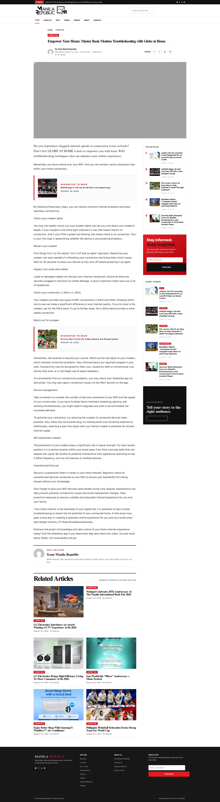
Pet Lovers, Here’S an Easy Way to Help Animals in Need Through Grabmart (89, 339)
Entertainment (165, 343)
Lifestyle (48, 20)
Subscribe (166, 267)
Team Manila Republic (67, 49)
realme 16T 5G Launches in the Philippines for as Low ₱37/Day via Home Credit (73, 2)
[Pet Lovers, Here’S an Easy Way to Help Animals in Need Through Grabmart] (47, 339)
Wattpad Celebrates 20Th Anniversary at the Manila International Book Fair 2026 (109, 592)
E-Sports (83, 763)
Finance (83, 774)
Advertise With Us (157, 418)
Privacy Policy (119, 770)
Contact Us (118, 763)
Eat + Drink (84, 766)
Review (77, 20)
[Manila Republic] (51, 10)
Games (82, 778)
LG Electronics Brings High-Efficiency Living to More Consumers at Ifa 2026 (58, 677)
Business (163, 363)
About (87, 20)
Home (37, 20)
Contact (97, 20)
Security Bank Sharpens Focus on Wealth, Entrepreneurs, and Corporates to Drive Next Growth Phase (172, 220)
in (165, 52)
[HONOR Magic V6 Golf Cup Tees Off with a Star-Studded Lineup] (47, 187)
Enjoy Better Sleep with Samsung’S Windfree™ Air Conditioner (53, 728)
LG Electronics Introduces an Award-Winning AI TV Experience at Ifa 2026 (55, 625)
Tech (58, 20)
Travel (67, 20)
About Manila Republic (122, 759)
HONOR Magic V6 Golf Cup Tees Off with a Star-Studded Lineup (86, 188)
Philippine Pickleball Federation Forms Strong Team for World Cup (111, 728)
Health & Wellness (86, 782)
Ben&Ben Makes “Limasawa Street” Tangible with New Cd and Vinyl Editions (170, 202)
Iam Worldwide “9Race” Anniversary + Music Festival (108, 677)
